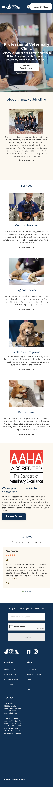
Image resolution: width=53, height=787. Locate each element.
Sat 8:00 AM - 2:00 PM (12, 733)
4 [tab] (30, 591)
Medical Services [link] (10, 669)
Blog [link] (28, 689)
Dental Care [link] (8, 684)
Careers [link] (29, 679)
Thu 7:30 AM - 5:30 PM (12, 728)
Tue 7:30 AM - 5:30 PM (12, 723)
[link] (41, 6)
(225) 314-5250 (10, 711)
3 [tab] (27, 591)
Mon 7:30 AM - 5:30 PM (12, 721)
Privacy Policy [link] (31, 669)
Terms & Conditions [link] (33, 674)
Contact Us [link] (30, 684)
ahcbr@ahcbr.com (10, 713)
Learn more (11, 578)
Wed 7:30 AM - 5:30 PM (13, 726)
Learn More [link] (25, 160)
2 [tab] (25, 591)
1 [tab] (23, 591)
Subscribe (26, 637)
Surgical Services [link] (10, 674)
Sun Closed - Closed (11, 719)
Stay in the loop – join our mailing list (26, 608)
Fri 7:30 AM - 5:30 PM (12, 731)
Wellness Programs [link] (11, 679)
